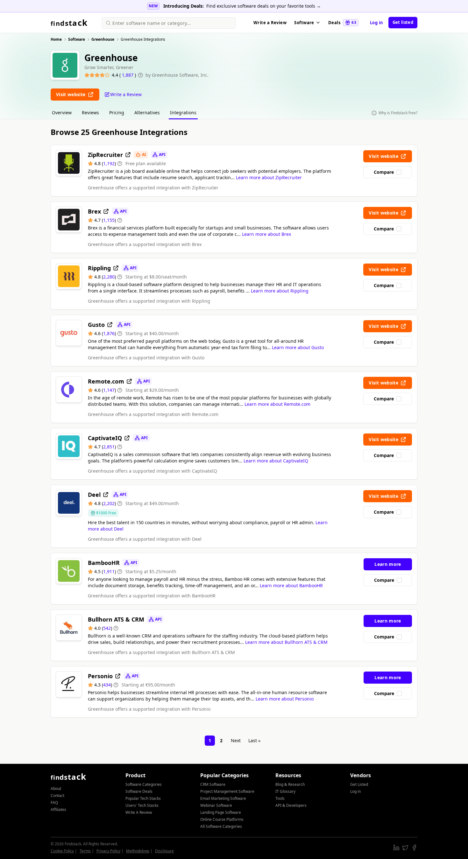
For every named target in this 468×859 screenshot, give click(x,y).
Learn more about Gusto (298, 347)
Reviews (90, 112)
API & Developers (291, 805)
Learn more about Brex (266, 234)
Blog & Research (290, 784)
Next (236, 740)
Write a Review (270, 22)
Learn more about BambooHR (291, 585)
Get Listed (359, 784)
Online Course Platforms (222, 819)
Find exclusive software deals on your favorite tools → (263, 6)
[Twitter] (405, 847)
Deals (342, 22)
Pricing (116, 112)
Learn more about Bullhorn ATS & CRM (286, 642)
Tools (280, 798)
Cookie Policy (62, 851)
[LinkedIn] (396, 847)
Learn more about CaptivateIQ (276, 461)
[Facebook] (414, 847)
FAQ (54, 802)
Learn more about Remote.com (277, 404)
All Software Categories (221, 826)
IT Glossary (285, 791)
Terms (85, 851)
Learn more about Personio (285, 699)
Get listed (403, 22)
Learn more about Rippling (279, 291)
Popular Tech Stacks (143, 798)
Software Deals (138, 791)
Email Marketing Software (223, 798)
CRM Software (212, 784)
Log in (376, 22)
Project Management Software (227, 791)
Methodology (137, 851)
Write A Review (138, 812)
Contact (57, 795)
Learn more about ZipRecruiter (269, 177)
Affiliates (58, 809)
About (56, 788)
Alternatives (147, 112)
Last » (254, 740)
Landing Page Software (220, 812)
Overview (62, 112)
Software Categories (143, 784)
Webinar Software (216, 805)
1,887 (128, 75)
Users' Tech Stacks (142, 805)
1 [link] (210, 740)
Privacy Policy (108, 851)
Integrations (183, 112)
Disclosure (164, 851)
